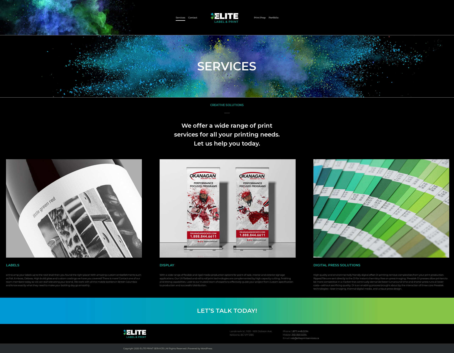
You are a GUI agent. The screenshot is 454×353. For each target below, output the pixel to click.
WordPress (206, 348)
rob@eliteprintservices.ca (304, 338)
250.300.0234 (299, 334)
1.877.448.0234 (300, 331)
